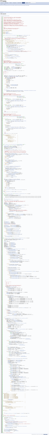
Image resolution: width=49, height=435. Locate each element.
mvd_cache (19, 360)
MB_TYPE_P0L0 (15, 426)
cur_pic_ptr (17, 46)
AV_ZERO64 (11, 366)
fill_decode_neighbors (10, 193)
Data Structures (3, 5)
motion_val (14, 147)
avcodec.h (7, 32)
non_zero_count (11, 287)
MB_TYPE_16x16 (20, 383)
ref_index (17, 320)
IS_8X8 (14, 380)
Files (8, 5)
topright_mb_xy (16, 168)
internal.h (7, 31)
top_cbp (10, 311)
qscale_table (9, 430)
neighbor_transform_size (8, 413)
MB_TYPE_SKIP (13, 358)
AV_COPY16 (11, 368)
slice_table (9, 228)
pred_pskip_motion (14, 144)
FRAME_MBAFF (7, 39)
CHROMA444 (10, 297)
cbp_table (14, 311)
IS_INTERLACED (15, 48)
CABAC (14, 292)
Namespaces (6, 5)
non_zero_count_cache (13, 286)
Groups (26, 5)
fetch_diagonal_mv (14, 35)
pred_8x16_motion (14, 116)
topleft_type (13, 171)
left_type (19, 48)
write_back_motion (6, 429)
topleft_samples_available (11, 249)
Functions (11, 5)
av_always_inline (7, 35)
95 (1, 63)
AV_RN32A (12, 155)
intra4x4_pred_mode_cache (17, 271)
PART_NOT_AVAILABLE (14, 44)
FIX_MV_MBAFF (7, 161)
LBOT (7, 203)
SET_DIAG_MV (9, 49)
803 (1, 416)
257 (1, 144)
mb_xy (11, 194)
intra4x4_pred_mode (29, 271)
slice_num (18, 228)
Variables (13, 5)
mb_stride (23, 49)
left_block (25, 154)
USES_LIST (6, 153)
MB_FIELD (9, 48)
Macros (25, 5)
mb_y (13, 49)
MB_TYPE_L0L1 (10, 422)
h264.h (7, 32)
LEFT (17, 275)
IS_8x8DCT (15, 413)
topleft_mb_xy (17, 172)
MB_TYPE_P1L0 (20, 426)
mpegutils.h (7, 33)
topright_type (12, 167)
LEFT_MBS (21, 239)
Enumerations (19, 5)
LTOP (13, 153)
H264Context (20, 35)
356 (1, 193)
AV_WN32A (8, 293)
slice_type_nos (13, 376)
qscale (16, 430)
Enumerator (22, 5)
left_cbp (10, 313)
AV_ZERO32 (8, 47)
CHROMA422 (12, 300)
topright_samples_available (13, 253)
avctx (9, 56)
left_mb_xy (17, 49)
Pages (28, 5)
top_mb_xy (13, 160)
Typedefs (16, 5)
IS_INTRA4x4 (9, 270)
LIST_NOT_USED (10, 163)
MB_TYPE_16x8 (13, 330)
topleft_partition (16, 172)
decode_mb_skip (12, 416)
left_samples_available (13, 250)
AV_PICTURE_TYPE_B (19, 376)
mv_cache (12, 47)
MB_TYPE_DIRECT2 (18, 358)
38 (1, 35)
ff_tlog (6, 56)
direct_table (20, 377)
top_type (12, 161)
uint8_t (9, 195)
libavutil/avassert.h (9, 33)
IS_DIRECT (12, 388)
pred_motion (13, 63)
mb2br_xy (34, 271)
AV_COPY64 (11, 365)
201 (1, 116)
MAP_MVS (10, 404)
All (0, 5)
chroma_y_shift (11, 288)
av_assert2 (5, 70)
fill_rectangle (6, 189)
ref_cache (14, 37)
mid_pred (8, 77)
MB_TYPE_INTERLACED (11, 420)
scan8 (10, 45)
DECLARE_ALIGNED (6, 146)
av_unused (8, 416)
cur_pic (12, 147)
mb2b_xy (9, 154)
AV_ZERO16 (11, 370)
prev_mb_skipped (7, 431)
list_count (14, 319)
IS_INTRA (8, 248)
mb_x (16, 91)
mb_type (21, 46)
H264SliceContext (26, 35)
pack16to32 (21, 189)
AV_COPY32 (10, 271)
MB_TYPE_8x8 (17, 330)
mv (11, 46)
